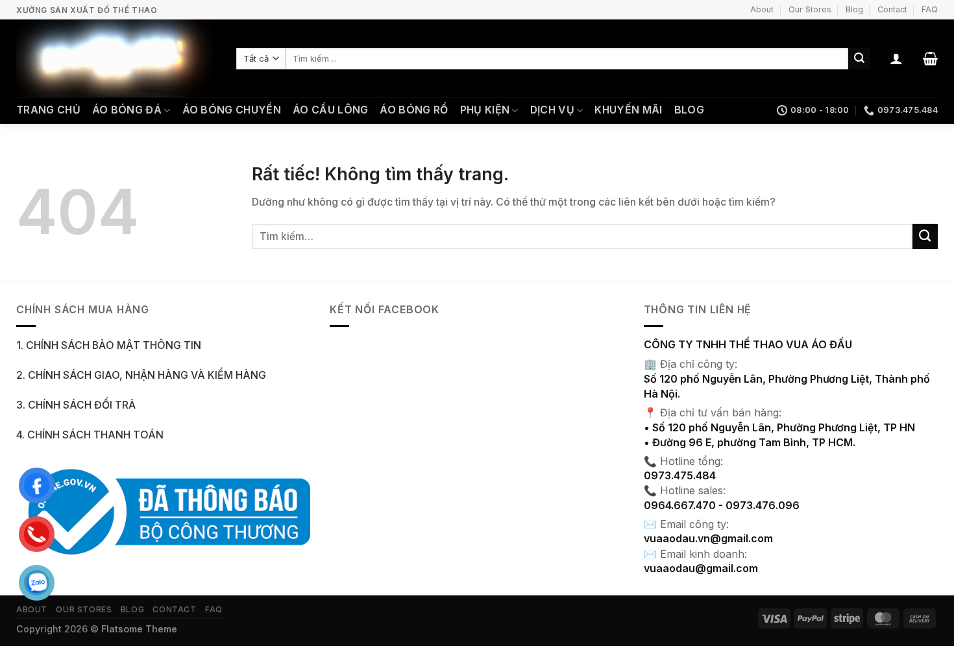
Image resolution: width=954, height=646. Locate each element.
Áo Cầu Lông (331, 110)
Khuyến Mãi (628, 110)
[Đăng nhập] (896, 58)
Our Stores (810, 9)
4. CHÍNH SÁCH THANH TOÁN (90, 435)
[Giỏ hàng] (930, 58)
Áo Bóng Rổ (414, 110)
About (762, 9)
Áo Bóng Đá (127, 110)
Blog (854, 9)
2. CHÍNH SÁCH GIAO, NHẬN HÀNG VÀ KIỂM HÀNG (141, 375)
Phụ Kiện (485, 110)
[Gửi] (859, 58)
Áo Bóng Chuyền (231, 110)
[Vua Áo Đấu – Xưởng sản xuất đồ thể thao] (116, 58)
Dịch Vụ (552, 110)
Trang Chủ (48, 110)
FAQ (930, 9)
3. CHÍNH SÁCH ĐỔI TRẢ (76, 405)
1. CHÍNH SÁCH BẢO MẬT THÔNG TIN (108, 345)
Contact (892, 9)
